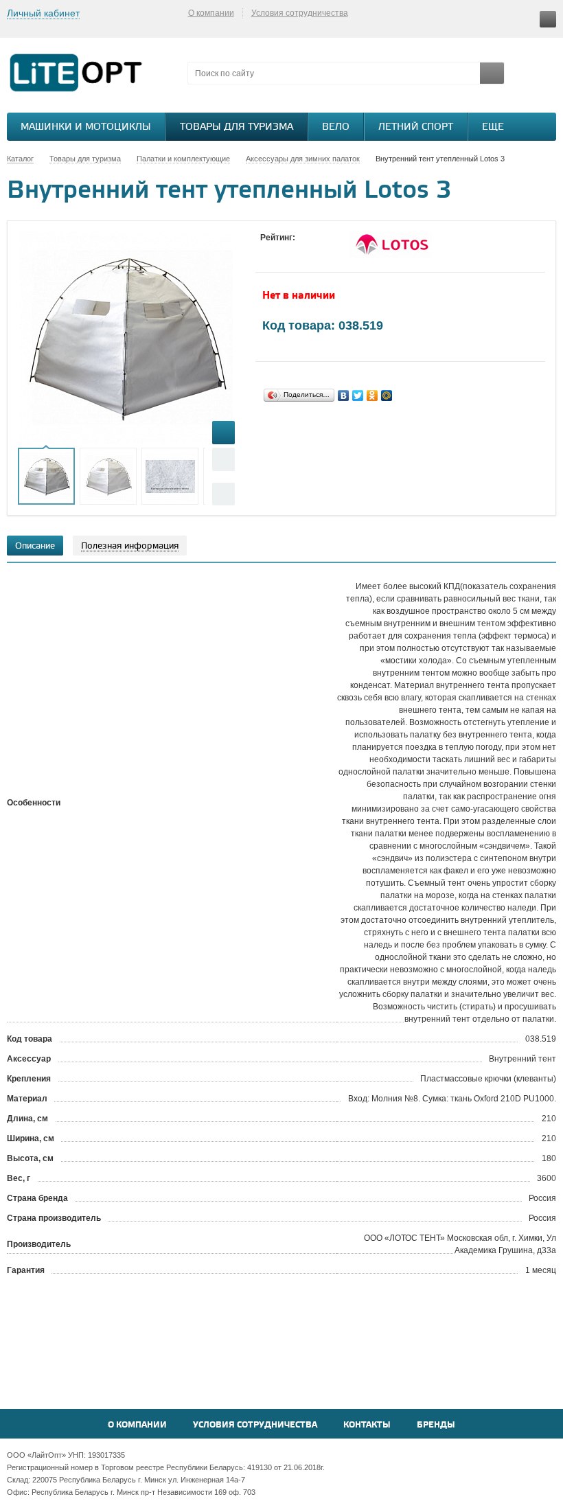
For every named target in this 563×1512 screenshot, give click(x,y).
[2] (281, 250)
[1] (267, 250)
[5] (322, 250)
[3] (294, 250)
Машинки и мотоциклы (86, 127)
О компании (211, 13)
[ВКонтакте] (343, 395)
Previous (223, 459)
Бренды (436, 1425)
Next (223, 494)
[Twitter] (358, 395)
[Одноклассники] (372, 395)
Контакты (367, 1425)
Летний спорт (415, 127)
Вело (335, 127)
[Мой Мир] (387, 395)
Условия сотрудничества (299, 13)
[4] (308, 250)
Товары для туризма (236, 127)
